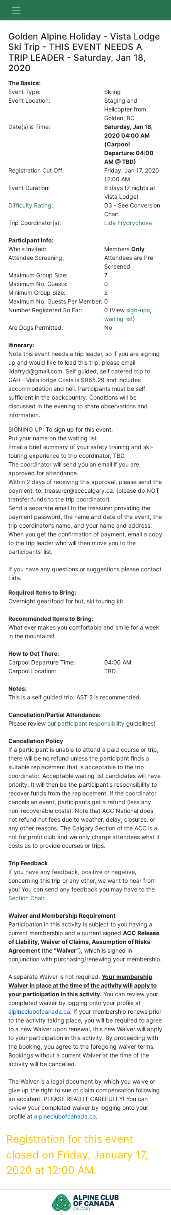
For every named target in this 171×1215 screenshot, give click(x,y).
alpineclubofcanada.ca (39, 1011)
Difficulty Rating (29, 205)
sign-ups (138, 310)
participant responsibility (91, 723)
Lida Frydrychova (128, 222)
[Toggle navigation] (16, 10)
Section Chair (26, 897)
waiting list (118, 318)
